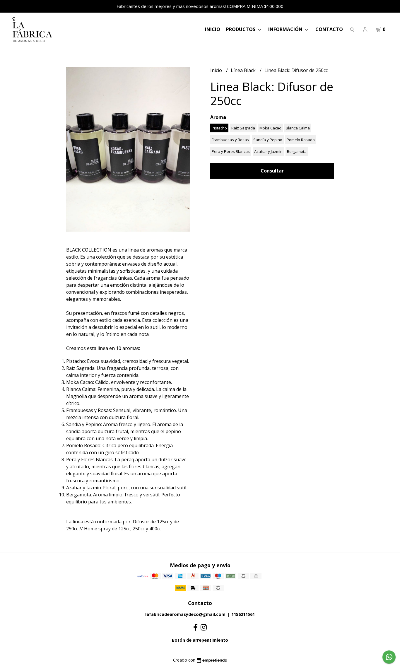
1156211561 (243, 614)
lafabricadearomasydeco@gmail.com (185, 614)
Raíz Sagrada (243, 128)
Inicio (212, 29)
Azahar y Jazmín (268, 151)
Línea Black (244, 70)
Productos (241, 29)
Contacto (329, 29)
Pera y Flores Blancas (231, 151)
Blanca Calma (298, 128)
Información (286, 29)
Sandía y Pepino (267, 139)
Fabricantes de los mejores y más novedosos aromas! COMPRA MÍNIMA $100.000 (200, 6)
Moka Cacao (270, 128)
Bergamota (297, 151)
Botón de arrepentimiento (200, 640)
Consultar (272, 171)
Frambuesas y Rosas (230, 139)
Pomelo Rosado (301, 139)
